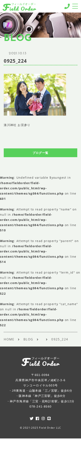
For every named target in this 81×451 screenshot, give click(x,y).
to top (72, 443)
